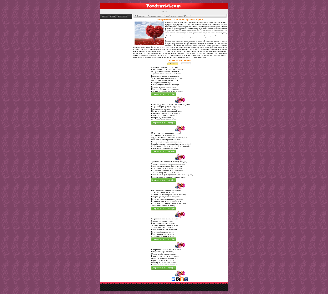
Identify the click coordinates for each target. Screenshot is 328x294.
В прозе (112, 16)
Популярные (186, 64)
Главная (164, 11)
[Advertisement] (116, 59)
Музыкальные (122, 16)
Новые (172, 64)
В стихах (105, 16)
